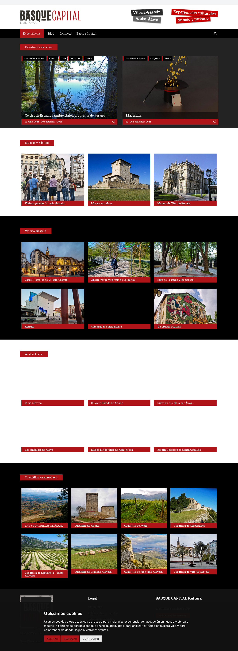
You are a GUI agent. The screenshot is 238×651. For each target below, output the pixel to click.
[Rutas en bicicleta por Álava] (185, 382)
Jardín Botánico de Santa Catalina (179, 449)
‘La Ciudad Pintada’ (169, 326)
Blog (51, 33)
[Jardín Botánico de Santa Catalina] (185, 429)
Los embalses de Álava (39, 449)
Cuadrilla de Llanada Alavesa (93, 571)
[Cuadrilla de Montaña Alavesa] (144, 551)
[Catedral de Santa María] (119, 306)
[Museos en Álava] (119, 177)
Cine (64, 58)
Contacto (65, 33)
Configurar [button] (91, 638)
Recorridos (75, 58)
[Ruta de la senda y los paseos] (185, 259)
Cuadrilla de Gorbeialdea (189, 525)
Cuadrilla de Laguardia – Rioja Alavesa (44, 574)
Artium (29, 326)
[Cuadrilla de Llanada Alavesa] (94, 551)
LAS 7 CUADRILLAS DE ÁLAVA (44, 525)
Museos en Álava (101, 203)
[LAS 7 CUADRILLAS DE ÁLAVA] (44, 505)
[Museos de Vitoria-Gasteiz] (185, 177)
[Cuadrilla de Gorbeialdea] (193, 505)
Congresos (155, 58)
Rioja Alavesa (33, 403)
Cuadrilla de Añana (87, 525)
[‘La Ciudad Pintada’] (185, 306)
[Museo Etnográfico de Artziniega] (119, 429)
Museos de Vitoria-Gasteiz (173, 203)
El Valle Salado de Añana (107, 403)
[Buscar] (215, 33)
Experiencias (32, 33)
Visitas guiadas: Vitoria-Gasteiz (45, 203)
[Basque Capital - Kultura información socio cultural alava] (50, 17)
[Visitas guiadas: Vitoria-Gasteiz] (52, 177)
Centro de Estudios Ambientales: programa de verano (65, 115)
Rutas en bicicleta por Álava (175, 403)
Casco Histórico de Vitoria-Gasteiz (46, 279)
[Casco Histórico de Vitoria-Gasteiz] (52, 259)
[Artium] (52, 306)
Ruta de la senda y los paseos (175, 279)
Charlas (52, 58)
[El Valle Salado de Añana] (119, 382)
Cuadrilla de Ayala (135, 525)
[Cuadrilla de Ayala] (144, 505)
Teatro (168, 58)
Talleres (88, 58)
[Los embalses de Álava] (52, 429)
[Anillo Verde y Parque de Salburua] (119, 259)
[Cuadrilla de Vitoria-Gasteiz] (193, 551)
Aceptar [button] (52, 638)
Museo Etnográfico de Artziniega (112, 449)
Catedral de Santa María (106, 326)
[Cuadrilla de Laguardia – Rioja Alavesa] (44, 552)
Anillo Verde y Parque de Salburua (113, 279)
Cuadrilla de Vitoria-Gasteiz (191, 571)
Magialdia (133, 115)
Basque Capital (86, 33)
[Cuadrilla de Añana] (94, 505)
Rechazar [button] (70, 638)
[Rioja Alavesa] (52, 382)
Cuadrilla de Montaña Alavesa (143, 571)
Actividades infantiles (34, 58)
